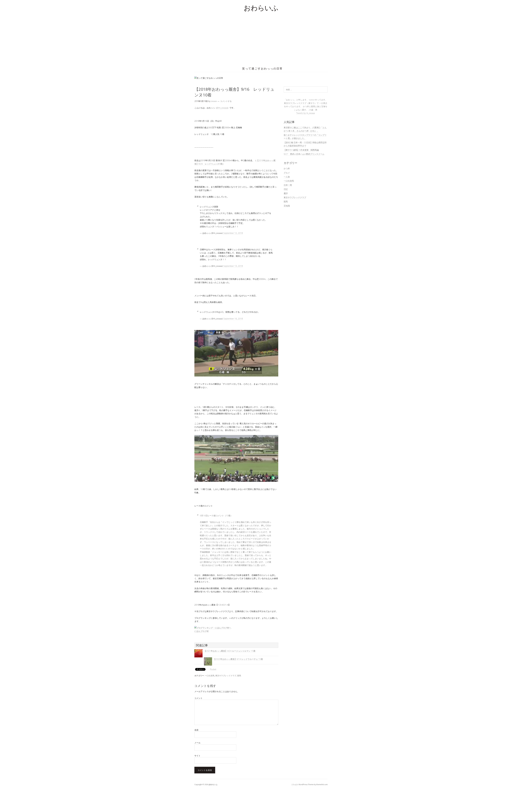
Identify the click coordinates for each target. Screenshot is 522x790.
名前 (196, 730)
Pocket (213, 669)
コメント (198, 698)
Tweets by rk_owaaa (305, 113)
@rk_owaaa (222, 107)
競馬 (239, 675)
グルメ (287, 172)
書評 (286, 193)
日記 (286, 189)
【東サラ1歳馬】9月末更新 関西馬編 (301, 150)
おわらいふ (261, 9)
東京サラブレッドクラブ (225, 675)
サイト (197, 755)
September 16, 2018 (233, 318)
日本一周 (288, 185)
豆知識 (287, 205)
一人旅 (287, 176)
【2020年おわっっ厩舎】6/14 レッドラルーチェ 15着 (238, 659)
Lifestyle (294, 784)
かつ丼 (287, 168)
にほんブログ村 (201, 631)
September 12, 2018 (233, 233)
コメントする (226, 101)
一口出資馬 (209, 675)
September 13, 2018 (233, 266)
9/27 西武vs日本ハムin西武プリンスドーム (304, 154)
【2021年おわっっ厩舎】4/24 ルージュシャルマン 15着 (229, 650)
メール (197, 742)
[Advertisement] (261, 43)
